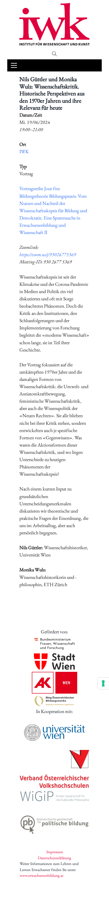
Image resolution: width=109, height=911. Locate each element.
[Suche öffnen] (54, 53)
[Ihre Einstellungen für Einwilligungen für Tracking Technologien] (103, 683)
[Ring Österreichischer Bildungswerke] (54, 701)
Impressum (54, 851)
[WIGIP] (54, 797)
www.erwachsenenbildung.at (41, 875)
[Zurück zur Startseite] (54, 24)
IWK (24, 151)
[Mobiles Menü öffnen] (14, 65)
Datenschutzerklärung (54, 857)
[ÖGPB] (54, 823)
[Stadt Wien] (54, 661)
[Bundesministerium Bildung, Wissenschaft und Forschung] (54, 643)
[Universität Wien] (54, 732)
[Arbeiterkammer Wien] (54, 683)
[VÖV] (54, 769)
